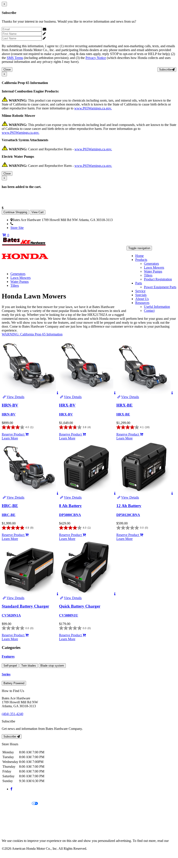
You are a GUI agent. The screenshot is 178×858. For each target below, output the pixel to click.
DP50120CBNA (128, 515)
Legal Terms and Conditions (21, 811)
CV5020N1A (11, 615)
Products (141, 259)
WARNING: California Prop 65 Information (32, 334)
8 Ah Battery (70, 505)
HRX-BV (67, 405)
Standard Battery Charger (25, 606)
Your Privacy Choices (17, 804)
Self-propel (10, 665)
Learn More (10, 438)
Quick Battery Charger (79, 606)
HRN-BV (10, 405)
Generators (151, 263)
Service (140, 291)
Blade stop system (52, 665)
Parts (138, 283)
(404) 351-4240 (24, 224)
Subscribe (165, 69)
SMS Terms (15, 58)
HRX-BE (124, 405)
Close (7, 69)
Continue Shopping (15, 212)
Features (8, 656)
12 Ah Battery (128, 505)
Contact (149, 310)
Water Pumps (153, 271)
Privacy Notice (96, 58)
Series (6, 674)
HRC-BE (10, 505)
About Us (142, 299)
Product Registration (158, 279)
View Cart (37, 212)
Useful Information (157, 306)
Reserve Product (13, 434)
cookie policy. (11, 844)
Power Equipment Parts (160, 287)
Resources (142, 303)
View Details (15, 397)
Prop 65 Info (10, 826)
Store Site (17, 228)
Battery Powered (13, 683)
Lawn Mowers (154, 267)
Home (139, 256)
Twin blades (28, 665)
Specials (141, 295)
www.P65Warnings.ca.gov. (93, 108)
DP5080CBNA (70, 515)
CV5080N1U (68, 615)
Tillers (148, 275)
